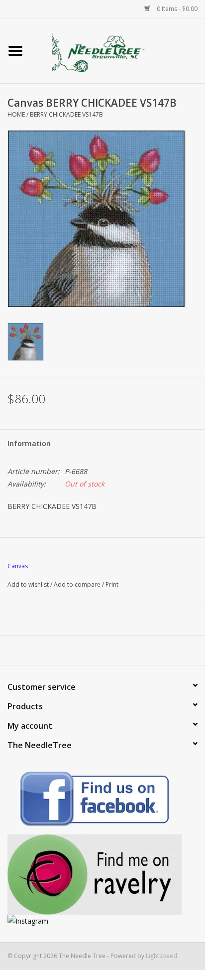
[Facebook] (102, 800)
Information (29, 443)
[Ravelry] (102, 874)
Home (16, 114)
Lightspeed (161, 956)
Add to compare (78, 584)
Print (111, 584)
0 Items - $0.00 (176, 8)
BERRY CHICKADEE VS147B (66, 114)
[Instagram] (102, 921)
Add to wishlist (28, 584)
